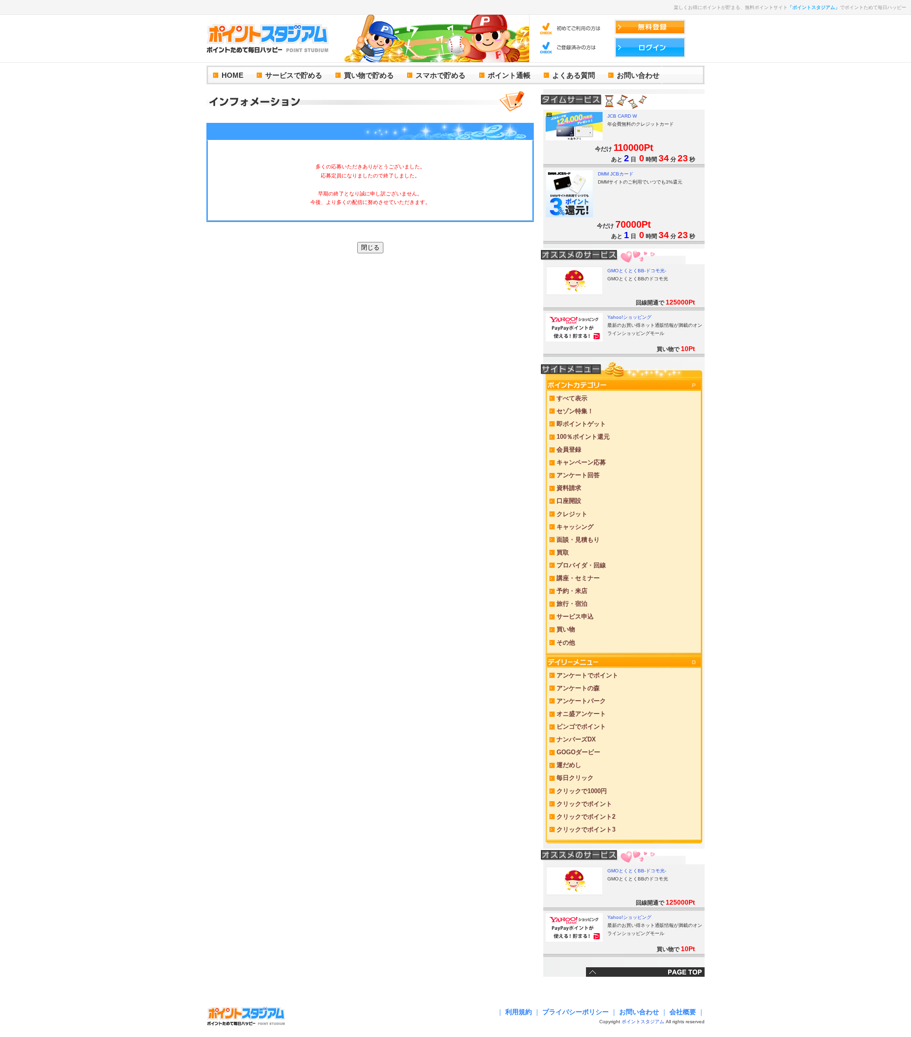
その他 (566, 642)
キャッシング (575, 526)
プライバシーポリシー (575, 1012)
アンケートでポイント (587, 675)
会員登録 (569, 449)
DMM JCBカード (615, 173)
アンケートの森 (578, 688)
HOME (232, 75)
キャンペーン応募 (581, 462)
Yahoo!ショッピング (629, 317)
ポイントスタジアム (643, 1021)
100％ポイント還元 (583, 436)
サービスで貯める (293, 75)
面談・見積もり (578, 539)
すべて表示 (572, 398)
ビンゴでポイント (581, 726)
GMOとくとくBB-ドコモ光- (636, 270)
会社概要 (682, 1012)
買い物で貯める (369, 75)
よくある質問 (573, 75)
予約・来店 (572, 590)
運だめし (569, 764)
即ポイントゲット (581, 423)
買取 (563, 552)
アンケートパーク (581, 700)
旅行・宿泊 (572, 603)
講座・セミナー (578, 578)
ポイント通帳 (509, 75)
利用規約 (518, 1012)
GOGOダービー (578, 752)
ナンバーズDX (576, 739)
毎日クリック (575, 777)
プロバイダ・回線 (581, 565)
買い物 (566, 629)
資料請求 (569, 487)
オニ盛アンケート (581, 713)
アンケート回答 (578, 475)
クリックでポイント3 (586, 829)
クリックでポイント (584, 803)
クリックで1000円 (582, 791)
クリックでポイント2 (586, 816)
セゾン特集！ (575, 411)
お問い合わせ (638, 75)
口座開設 (569, 500)
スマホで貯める (440, 75)
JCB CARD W (622, 116)
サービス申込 (575, 616)
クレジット (572, 514)
